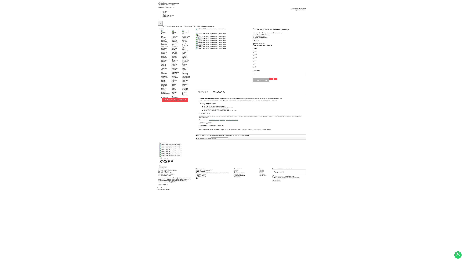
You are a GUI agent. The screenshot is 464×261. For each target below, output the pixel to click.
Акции (164, 12)
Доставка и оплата (239, 172)
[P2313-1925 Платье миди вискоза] (222, 29)
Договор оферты (162, 184)
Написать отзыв (278, 32)
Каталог (165, 11)
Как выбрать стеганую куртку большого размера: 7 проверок (164, 40)
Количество (256, 70)
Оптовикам (237, 176)
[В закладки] (271, 79)
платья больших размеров (217, 120)
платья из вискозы (232, 120)
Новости (261, 170)
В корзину (163, 167)
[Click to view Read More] (163, 33)
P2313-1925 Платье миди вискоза (169, 159)
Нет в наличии (261, 80)
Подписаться (276, 180)
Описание (203, 92)
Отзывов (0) (219, 92)
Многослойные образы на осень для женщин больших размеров (186, 40)
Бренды (165, 14)
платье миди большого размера (215, 135)
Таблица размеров (168, 15)
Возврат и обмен (239, 174)
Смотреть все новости (175, 100)
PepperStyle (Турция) (263, 34)
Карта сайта (262, 175)
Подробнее (164, 97)
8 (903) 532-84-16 (201, 175)
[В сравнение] (275, 79)
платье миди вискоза (231, 135)
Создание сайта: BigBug (163, 189)
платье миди (201, 135)
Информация (166, 16)
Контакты (165, 18)
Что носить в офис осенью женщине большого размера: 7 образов (175, 40)
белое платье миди (243, 135)
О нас (261, 172)
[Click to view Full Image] (162, 33)
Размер (255, 48)
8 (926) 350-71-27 (300, 10)
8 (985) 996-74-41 (201, 176)
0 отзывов (270, 32)
